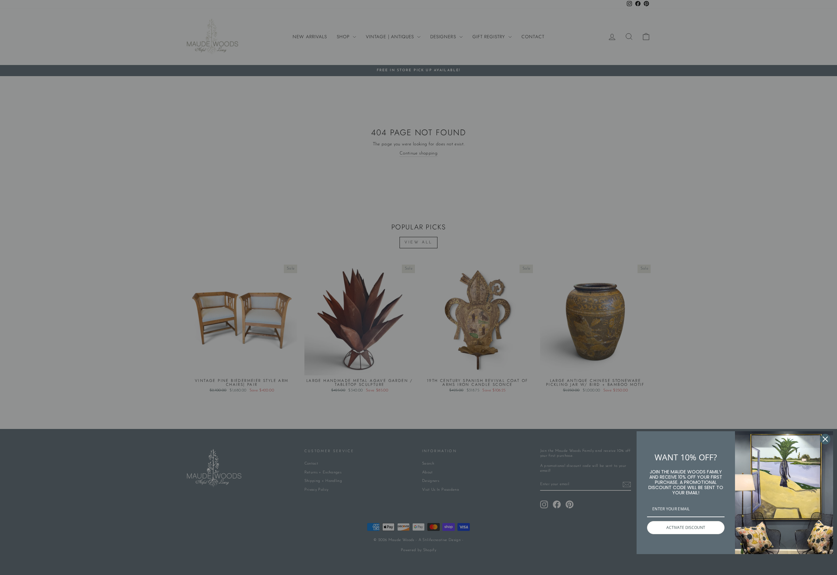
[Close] (825, 439)
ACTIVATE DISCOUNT (685, 527)
